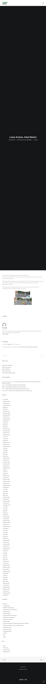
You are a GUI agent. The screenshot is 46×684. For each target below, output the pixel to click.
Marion (3, 386)
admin (36, 139)
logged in (10, 344)
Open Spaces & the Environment (25, 139)
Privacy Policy (23, 666)
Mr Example (4, 327)
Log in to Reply (5, 334)
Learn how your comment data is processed (28, 347)
